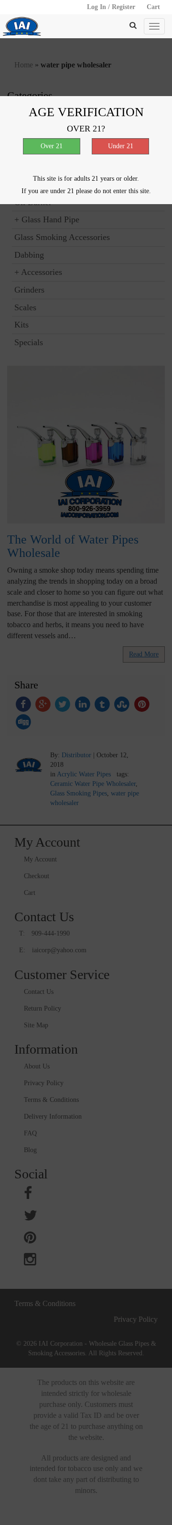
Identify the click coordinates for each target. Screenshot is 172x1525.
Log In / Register (111, 7)
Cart (153, 7)
